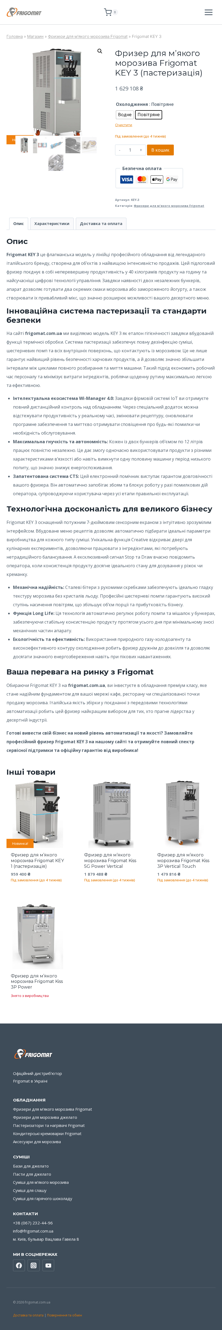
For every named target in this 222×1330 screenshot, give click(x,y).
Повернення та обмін (64, 1315)
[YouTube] (48, 1266)
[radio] (124, 115)
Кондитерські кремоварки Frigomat (47, 1133)
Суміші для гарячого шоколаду (42, 1198)
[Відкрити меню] (208, 12)
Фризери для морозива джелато (45, 1117)
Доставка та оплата (28, 1315)
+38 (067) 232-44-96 (33, 1222)
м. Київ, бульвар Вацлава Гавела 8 (46, 1239)
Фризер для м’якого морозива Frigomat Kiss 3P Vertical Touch (183, 860)
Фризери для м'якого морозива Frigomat (88, 36)
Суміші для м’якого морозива (41, 1182)
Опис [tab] (18, 223)
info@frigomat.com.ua (33, 1231)
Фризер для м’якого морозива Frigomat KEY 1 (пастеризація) (37, 860)
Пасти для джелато (32, 1174)
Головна (14, 36)
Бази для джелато (31, 1166)
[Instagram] (34, 1266)
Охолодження (132, 104)
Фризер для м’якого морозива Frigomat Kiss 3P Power (37, 981)
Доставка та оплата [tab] (101, 223)
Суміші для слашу (30, 1190)
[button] (100, 51)
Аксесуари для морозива (37, 1141)
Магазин (35, 36)
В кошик (160, 150)
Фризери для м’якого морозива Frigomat (52, 1109)
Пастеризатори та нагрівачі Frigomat (49, 1125)
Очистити (123, 124)
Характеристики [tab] (51, 223)
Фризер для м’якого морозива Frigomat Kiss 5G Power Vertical (110, 860)
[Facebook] (19, 1266)
